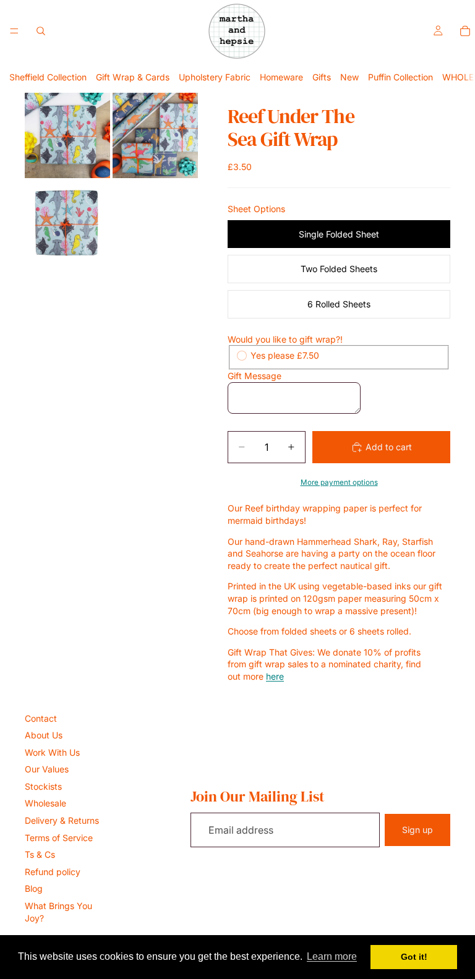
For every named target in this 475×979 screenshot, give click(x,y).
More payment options (339, 482)
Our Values (47, 769)
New (349, 77)
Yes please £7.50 (284, 355)
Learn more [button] (332, 956)
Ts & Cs (40, 854)
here (275, 676)
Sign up (417, 829)
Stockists (43, 786)
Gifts (321, 77)
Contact (41, 718)
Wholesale (45, 803)
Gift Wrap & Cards (132, 77)
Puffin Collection (400, 77)
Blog (34, 888)
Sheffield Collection (48, 77)
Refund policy (52, 871)
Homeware (281, 77)
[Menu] (14, 31)
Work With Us (52, 752)
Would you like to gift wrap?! (285, 339)
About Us (43, 735)
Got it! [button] (414, 957)
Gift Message (254, 375)
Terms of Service (59, 837)
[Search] (40, 31)
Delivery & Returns (62, 820)
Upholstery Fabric (214, 77)
